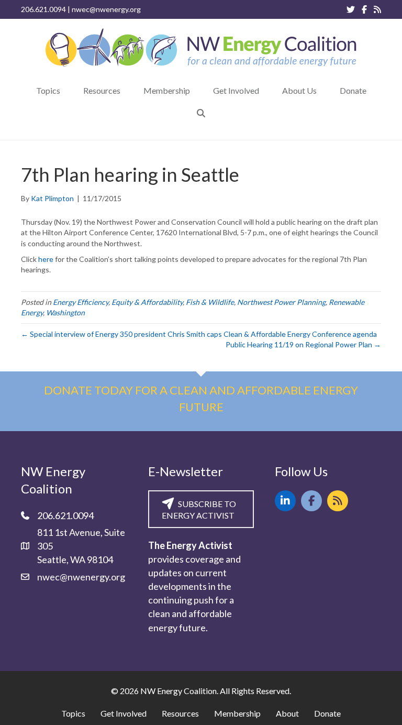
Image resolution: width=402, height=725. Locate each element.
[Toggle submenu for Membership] (197, 90)
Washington (65, 312)
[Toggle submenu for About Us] (324, 90)
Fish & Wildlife (210, 302)
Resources (180, 713)
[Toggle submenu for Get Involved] (266, 90)
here (45, 259)
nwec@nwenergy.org (106, 9)
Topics (73, 713)
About (287, 713)
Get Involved (123, 713)
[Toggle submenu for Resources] (127, 90)
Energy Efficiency (80, 302)
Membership (237, 713)
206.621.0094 (43, 9)
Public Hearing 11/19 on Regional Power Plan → (303, 344)
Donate (327, 713)
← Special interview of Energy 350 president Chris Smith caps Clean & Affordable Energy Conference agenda (199, 333)
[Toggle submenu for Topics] (67, 90)
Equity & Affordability (147, 302)
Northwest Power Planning (281, 302)
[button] (201, 113)
